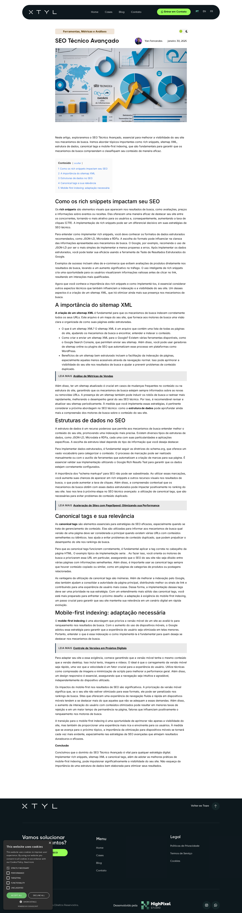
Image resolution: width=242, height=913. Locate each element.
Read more (29, 862)
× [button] (50, 843)
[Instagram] (206, 905)
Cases (108, 12)
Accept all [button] (16, 895)
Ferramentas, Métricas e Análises (85, 31)
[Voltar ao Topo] (216, 806)
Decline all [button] (39, 895)
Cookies (175, 861)
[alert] (28, 875)
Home (94, 12)
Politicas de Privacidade (184, 846)
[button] (28, 901)
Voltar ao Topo (200, 806)
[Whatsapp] (216, 905)
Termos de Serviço (181, 853)
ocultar (77, 163)
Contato (136, 12)
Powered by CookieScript (28, 906)
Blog (121, 12)
